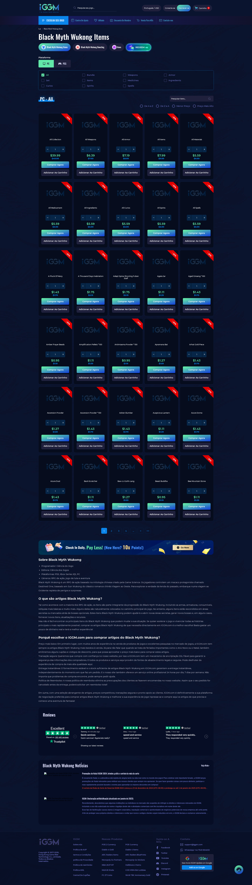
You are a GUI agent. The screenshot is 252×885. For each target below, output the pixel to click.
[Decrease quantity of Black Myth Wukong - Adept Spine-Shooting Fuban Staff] (118, 286)
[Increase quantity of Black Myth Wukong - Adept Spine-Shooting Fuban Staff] (133, 286)
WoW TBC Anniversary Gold (137, 875)
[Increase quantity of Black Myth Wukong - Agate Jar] (169, 286)
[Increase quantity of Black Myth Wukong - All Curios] (133, 218)
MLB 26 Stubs (108, 870)
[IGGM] (49, 12)
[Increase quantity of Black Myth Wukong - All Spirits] (169, 218)
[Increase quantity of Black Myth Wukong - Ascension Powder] (63, 423)
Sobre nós (77, 844)
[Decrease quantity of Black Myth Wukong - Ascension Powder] (48, 423)
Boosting (92, 47)
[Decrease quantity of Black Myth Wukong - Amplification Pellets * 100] (83, 354)
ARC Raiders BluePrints (135, 855)
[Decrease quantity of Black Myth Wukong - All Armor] (118, 149)
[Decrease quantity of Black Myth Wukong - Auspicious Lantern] (154, 423)
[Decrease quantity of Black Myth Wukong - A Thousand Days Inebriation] (83, 286)
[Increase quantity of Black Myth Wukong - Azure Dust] (63, 491)
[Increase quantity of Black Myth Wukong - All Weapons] (98, 149)
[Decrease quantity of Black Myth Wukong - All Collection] (48, 149)
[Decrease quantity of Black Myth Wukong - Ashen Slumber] (118, 423)
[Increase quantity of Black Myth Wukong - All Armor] (133, 149)
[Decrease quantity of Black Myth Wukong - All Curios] (118, 218)
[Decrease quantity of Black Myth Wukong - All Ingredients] (83, 218)
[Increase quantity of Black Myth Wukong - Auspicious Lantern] (169, 423)
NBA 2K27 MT (108, 865)
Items (57, 47)
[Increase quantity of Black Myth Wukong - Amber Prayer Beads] (63, 354)
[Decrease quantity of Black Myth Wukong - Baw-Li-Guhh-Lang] (118, 491)
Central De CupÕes (81, 875)
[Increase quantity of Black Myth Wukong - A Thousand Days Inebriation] (98, 286)
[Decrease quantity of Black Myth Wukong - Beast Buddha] (154, 491)
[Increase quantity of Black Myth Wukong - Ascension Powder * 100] (98, 423)
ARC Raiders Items (110, 855)
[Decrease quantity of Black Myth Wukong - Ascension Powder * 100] (83, 423)
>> (148, 530)
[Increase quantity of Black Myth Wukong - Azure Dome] (204, 423)
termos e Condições (82, 855)
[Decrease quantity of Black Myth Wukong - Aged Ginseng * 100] (189, 286)
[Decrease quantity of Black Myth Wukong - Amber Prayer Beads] (48, 354)
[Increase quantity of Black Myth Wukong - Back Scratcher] (98, 491)
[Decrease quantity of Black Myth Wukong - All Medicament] (48, 218)
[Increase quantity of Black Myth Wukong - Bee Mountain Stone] (204, 491)
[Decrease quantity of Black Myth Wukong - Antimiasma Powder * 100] (118, 354)
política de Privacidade (83, 860)
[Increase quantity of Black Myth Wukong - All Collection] (63, 149)
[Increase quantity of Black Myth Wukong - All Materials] (204, 149)
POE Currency (131, 844)
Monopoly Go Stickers (135, 860)
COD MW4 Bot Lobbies (135, 870)
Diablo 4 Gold (108, 850)
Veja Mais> (205, 765)
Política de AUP (80, 850)
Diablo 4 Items (131, 850)
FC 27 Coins (107, 875)
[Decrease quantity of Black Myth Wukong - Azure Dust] (48, 491)
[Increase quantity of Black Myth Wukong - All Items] (169, 149)
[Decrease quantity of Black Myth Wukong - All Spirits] (154, 218)
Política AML (78, 870)
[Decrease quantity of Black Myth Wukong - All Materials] (189, 149)
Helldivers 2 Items (133, 865)
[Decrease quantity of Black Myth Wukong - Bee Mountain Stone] (189, 491)
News (119, 47)
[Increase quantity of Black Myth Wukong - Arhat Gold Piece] (204, 354)
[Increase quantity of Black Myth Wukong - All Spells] (204, 218)
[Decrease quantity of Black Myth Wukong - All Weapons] (83, 149)
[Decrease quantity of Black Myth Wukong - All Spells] (189, 218)
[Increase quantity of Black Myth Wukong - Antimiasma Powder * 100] (133, 354)
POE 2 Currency (109, 844)
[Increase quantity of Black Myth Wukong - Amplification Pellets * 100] (98, 354)
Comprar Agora (55, 164)
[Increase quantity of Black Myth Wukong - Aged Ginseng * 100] (204, 286)
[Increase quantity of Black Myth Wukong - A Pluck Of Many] (63, 286)
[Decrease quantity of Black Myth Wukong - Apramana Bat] (154, 354)
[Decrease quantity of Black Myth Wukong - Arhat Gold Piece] (189, 354)
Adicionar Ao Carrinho (55, 172)
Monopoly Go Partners (112, 860)
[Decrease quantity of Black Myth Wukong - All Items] (154, 149)
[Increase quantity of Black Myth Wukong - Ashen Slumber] (133, 423)
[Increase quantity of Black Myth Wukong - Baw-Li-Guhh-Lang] (133, 491)
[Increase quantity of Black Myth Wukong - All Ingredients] (98, 218)
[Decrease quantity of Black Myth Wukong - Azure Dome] (189, 423)
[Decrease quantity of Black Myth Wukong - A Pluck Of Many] (48, 286)
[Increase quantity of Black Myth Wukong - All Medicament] (63, 218)
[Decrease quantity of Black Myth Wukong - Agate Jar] (154, 286)
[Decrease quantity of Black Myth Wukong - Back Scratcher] (83, 491)
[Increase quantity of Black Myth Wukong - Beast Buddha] (169, 491)
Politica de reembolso (82, 865)
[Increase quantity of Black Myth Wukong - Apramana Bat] (169, 354)
